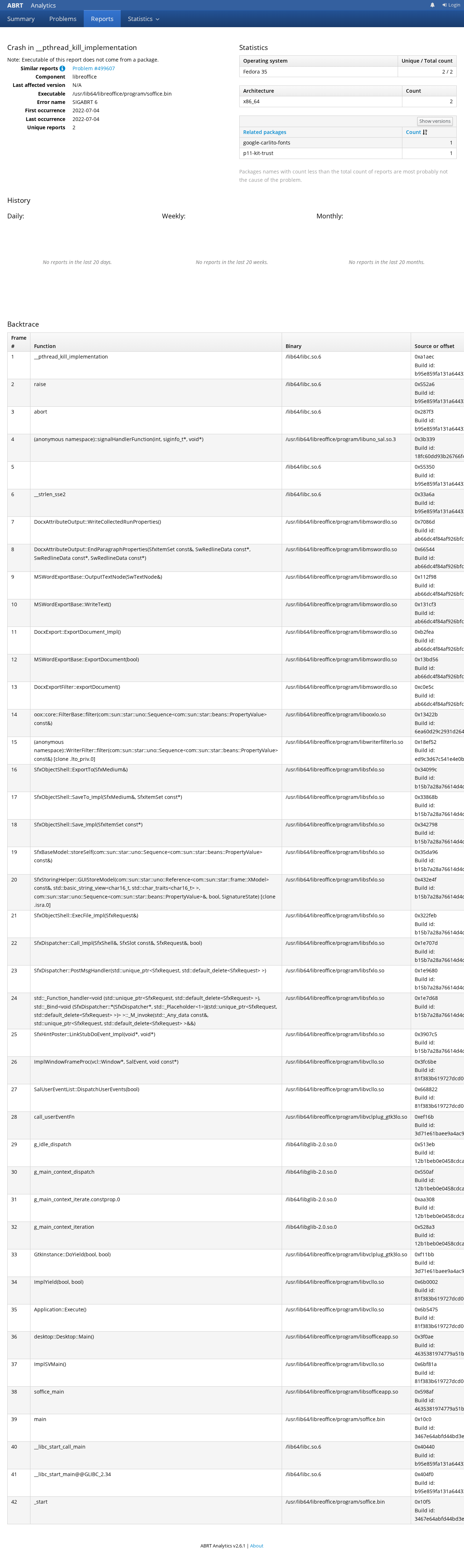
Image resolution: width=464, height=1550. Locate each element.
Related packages (264, 132)
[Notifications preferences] (433, 5)
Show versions (435, 121)
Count (413, 132)
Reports (102, 18)
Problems (62, 18)
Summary (21, 18)
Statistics (141, 18)
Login (454, 4)
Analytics (31, 5)
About (257, 1545)
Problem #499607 (93, 68)
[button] (62, 68)
